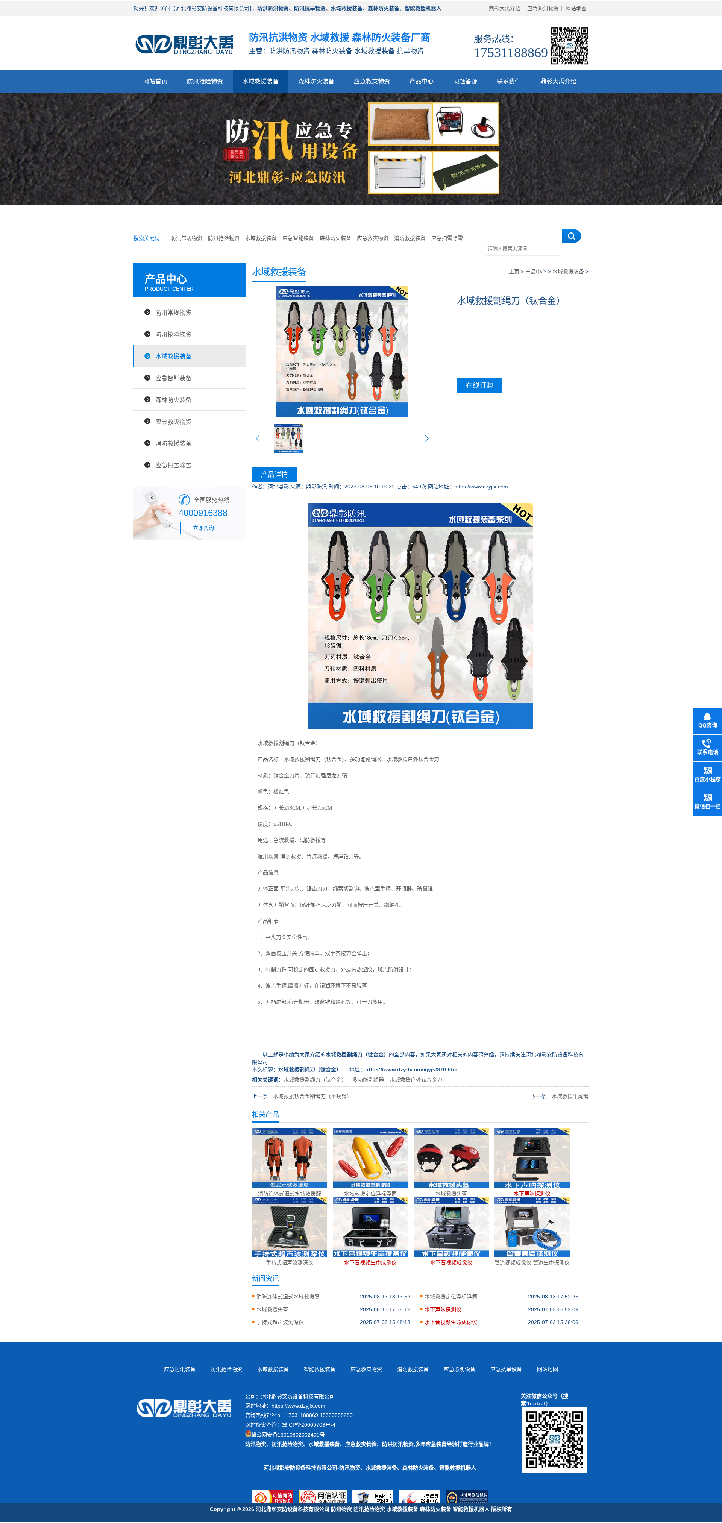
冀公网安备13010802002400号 (288, 1435)
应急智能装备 (298, 238)
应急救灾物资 (372, 81)
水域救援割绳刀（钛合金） (289, 743)
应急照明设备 (459, 1369)
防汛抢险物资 (205, 81)
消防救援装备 (410, 238)
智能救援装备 (319, 1369)
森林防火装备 (316, 81)
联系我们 (509, 81)
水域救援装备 (261, 81)
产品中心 (422, 81)
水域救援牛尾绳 (570, 1096)
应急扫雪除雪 (447, 238)
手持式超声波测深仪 (280, 1322)
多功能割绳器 (368, 1080)
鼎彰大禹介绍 (504, 8)
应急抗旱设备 (506, 1369)
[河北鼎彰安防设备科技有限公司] (183, 62)
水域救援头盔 (272, 1309)
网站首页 (155, 81)
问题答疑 (465, 81)
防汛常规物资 (186, 238)
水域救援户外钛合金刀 (416, 1080)
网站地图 (576, 8)
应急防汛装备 (180, 1369)
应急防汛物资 (543, 8)
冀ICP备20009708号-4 (308, 1425)
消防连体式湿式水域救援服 (288, 1297)
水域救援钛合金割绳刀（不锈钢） (312, 1096)
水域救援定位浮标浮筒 (451, 1297)
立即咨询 (203, 528)
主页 (514, 271)
